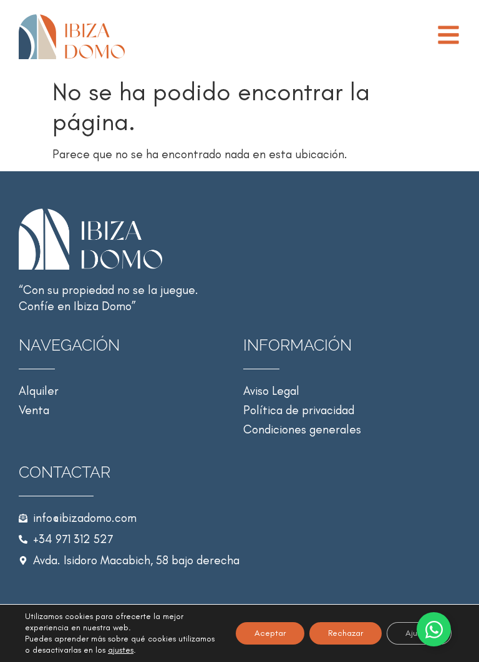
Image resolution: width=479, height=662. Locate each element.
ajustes (120, 650)
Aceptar (270, 633)
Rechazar (345, 633)
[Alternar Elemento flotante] (434, 629)
